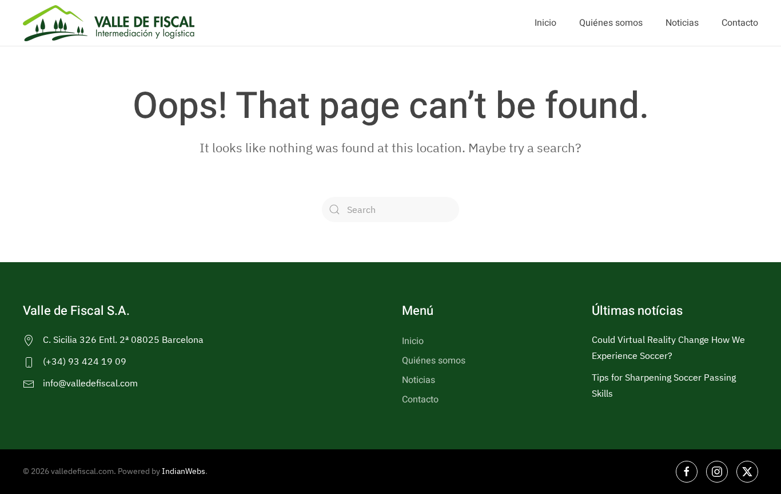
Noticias (682, 23)
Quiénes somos (611, 23)
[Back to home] (108, 23)
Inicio (545, 23)
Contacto (740, 23)
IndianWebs (183, 471)
